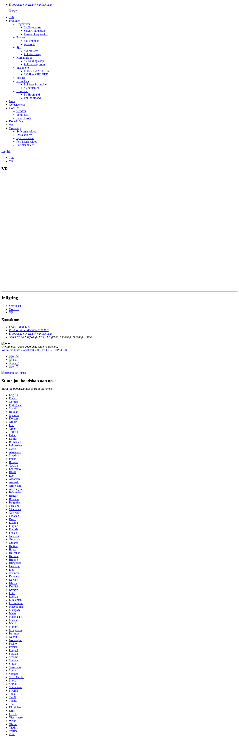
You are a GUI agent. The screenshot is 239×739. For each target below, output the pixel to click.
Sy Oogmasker (32, 27)
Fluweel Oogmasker (36, 34)
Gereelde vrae (17, 104)
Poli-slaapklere (25, 144)
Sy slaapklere (24, 134)
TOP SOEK (60, 350)
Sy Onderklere (25, 138)
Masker (20, 77)
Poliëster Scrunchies (36, 84)
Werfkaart (28, 350)
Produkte (14, 20)
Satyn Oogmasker (34, 30)
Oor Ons (14, 108)
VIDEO (21, 111)
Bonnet (20, 37)
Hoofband (22, 91)
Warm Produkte (10, 350)
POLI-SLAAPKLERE (37, 71)
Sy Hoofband (32, 94)
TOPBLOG (43, 350)
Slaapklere (22, 67)
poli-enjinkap (31, 40)
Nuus (12, 101)
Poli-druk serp (32, 54)
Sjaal (19, 47)
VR (11, 124)
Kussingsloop (24, 57)
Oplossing (15, 128)
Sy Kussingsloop (34, 61)
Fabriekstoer (23, 118)
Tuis (11, 17)
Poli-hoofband (32, 97)
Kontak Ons (16, 121)
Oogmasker (23, 24)
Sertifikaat (22, 114)
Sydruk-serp (31, 50)
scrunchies (22, 81)
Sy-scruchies (31, 87)
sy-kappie (29, 44)
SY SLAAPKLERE (36, 74)
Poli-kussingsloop (34, 64)
